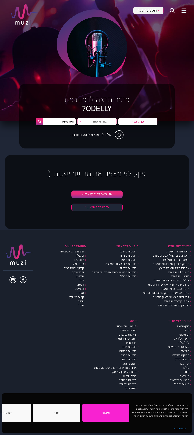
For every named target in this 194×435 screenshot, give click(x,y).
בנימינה (79, 289)
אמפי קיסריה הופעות (176, 301)
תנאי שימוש (129, 376)
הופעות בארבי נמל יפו (176, 260)
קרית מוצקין (76, 297)
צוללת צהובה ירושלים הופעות (171, 280)
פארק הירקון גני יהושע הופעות (171, 264)
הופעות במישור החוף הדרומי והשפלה (114, 272)
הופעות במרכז (128, 251)
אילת (81, 301)
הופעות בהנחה (128, 351)
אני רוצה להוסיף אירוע (97, 194)
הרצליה (79, 255)
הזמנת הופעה (129, 363)
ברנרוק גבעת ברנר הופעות (173, 305)
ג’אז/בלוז (183, 343)
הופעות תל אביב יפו (72, 251)
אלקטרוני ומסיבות (178, 347)
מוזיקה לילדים (180, 355)
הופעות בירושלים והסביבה (121, 264)
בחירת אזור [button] (99, 121)
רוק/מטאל (183, 326)
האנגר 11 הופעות (178, 272)
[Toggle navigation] (181, 10)
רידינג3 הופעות (180, 276)
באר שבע (78, 264)
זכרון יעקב (78, 272)
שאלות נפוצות (128, 334)
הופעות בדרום (128, 268)
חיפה (81, 305)
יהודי (186, 372)
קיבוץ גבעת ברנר (74, 268)
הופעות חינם (129, 347)
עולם (186, 367)
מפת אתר (131, 388)
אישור (106, 413)
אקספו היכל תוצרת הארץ (174, 268)
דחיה (57, 413)
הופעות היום (129, 359)
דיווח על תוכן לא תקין (124, 372)
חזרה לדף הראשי (97, 207)
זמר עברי (184, 363)
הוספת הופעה (148, 10)
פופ (187, 330)
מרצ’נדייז (131, 343)
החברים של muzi (126, 338)
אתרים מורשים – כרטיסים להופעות (115, 367)
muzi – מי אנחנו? (126, 326)
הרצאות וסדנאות (179, 380)
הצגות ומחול (181, 384)
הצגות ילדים (181, 359)
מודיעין (80, 276)
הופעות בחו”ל (128, 276)
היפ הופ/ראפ (181, 338)
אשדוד (80, 293)
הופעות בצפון (128, 260)
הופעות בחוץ (129, 355)
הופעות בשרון (128, 255)
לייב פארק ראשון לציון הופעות (171, 297)
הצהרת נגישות (128, 384)
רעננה (80, 284)
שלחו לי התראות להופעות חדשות (91, 134)
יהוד (81, 280)
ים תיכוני (184, 334)
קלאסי (185, 351)
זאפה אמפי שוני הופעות (175, 289)
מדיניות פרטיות (180, 428)
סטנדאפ (184, 376)
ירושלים (79, 260)
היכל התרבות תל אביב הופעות (171, 255)
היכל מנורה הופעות (178, 251)
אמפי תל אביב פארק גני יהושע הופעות (166, 293)
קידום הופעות (128, 330)
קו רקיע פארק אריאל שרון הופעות (168, 284)
